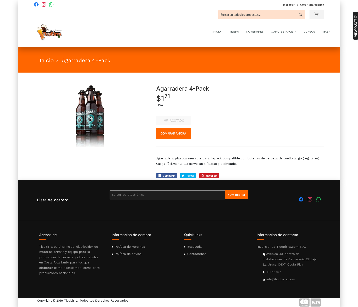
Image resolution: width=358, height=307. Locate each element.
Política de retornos (130, 247)
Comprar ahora (173, 133)
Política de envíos (128, 254)
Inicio (47, 60)
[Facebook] (36, 4)
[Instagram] (43, 4)
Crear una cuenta (312, 4)
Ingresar (289, 4)
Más (325, 31)
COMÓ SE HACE (282, 31)
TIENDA (233, 31)
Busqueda (194, 247)
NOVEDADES (255, 31)
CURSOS (309, 31)
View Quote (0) (355, 26)
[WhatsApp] (51, 4)
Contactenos (196, 254)
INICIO (216, 31)
